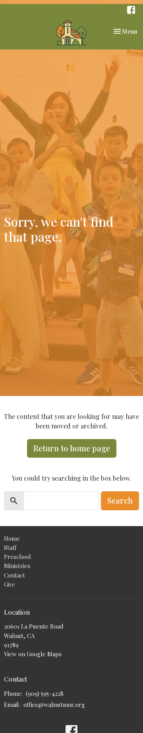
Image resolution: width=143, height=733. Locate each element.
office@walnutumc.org (54, 704)
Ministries (17, 566)
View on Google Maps (33, 654)
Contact (14, 575)
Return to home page (71, 448)
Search (120, 500)
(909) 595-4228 (45, 693)
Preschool (17, 557)
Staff (10, 547)
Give (9, 584)
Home (12, 538)
